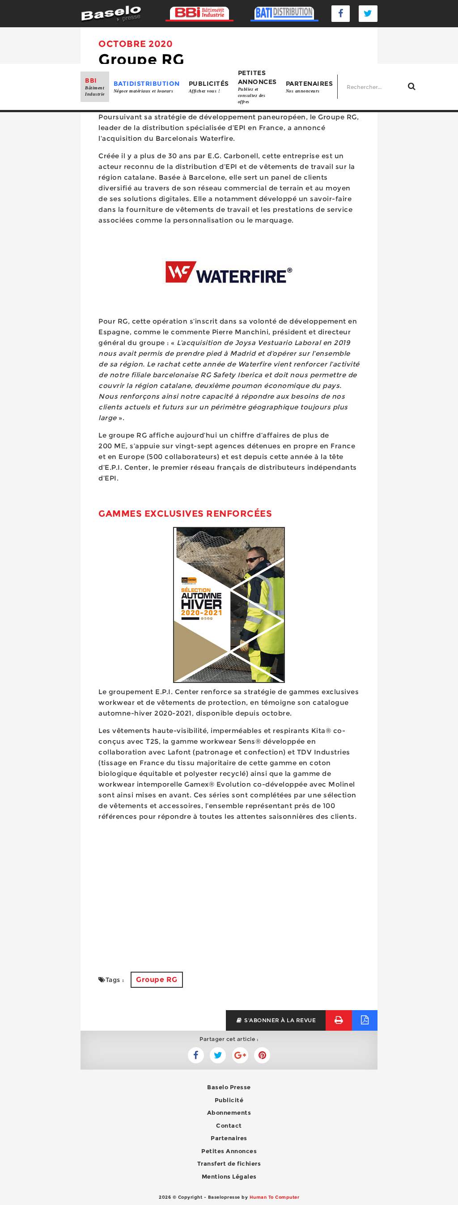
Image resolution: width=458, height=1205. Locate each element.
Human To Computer (275, 1197)
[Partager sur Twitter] (196, 1055)
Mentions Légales (229, 1176)
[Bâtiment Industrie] (199, 13)
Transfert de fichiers (229, 1163)
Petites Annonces (229, 1150)
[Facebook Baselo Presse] (340, 13)
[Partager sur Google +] (240, 1055)
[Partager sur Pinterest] (262, 1055)
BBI (95, 86)
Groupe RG (157, 979)
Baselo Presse (229, 1087)
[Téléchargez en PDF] (364, 1020)
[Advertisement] (229, 891)
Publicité (229, 1100)
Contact (229, 1125)
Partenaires (309, 86)
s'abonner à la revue (279, 1020)
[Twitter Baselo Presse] (368, 13)
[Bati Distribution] (284, 13)
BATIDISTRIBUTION (147, 86)
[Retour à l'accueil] (111, 13)
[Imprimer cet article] (339, 1020)
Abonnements (229, 1112)
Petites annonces (257, 87)
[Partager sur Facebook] (218, 1055)
